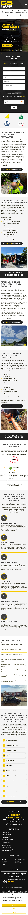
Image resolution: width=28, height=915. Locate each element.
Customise (14, 908)
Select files (18, 93)
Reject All (14, 912)
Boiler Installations (6, 834)
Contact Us (18, 863)
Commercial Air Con (7, 845)
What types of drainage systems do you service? (11, 655)
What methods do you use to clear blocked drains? (12, 665)
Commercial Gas (6, 842)
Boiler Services (5, 832)
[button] (14, 50)
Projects (4, 864)
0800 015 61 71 (7, 63)
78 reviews (16, 485)
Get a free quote (7, 45)
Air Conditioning (6, 844)
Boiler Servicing (6, 836)
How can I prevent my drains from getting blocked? (12, 675)
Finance (4, 863)
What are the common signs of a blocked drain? (12, 650)
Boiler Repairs (5, 837)
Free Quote (18, 861)
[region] (14, 904)
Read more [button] (4, 478)
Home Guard (5, 861)
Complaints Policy (20, 859)
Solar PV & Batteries (7, 850)
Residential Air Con (6, 847)
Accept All (14, 905)
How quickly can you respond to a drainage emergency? (12, 660)
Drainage (4, 841)
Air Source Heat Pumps (8, 849)
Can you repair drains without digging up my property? (12, 670)
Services (4, 859)
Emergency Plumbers (7, 839)
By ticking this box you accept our (15, 97)
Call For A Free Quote (12, 169)
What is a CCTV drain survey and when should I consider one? (11, 680)
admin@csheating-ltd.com (15, 817)
